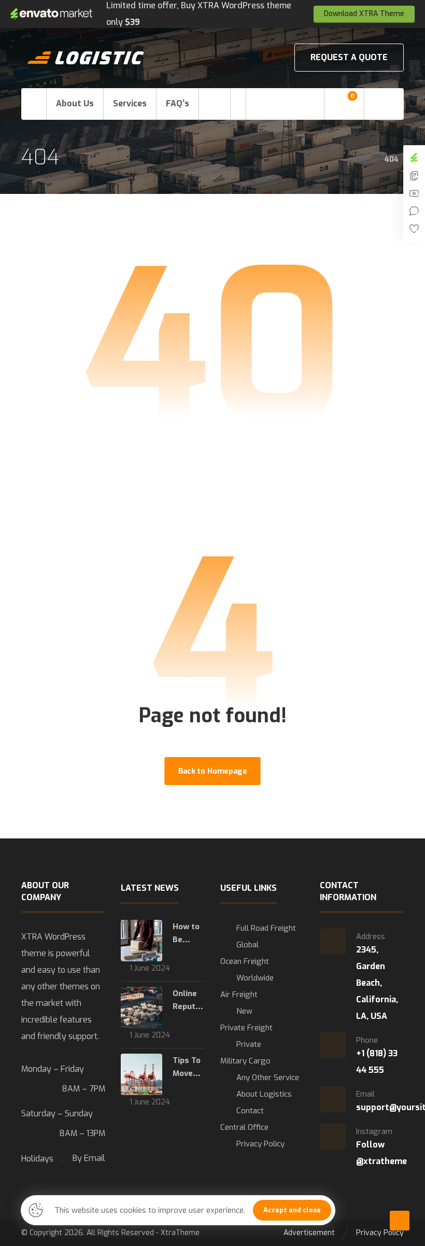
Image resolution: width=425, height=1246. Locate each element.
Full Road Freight (266, 928)
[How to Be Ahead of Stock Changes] (141, 940)
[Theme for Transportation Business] (86, 58)
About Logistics (264, 1094)
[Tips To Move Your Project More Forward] (141, 1074)
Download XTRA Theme (364, 14)
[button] (215, 104)
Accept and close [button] (292, 1210)
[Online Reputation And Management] (141, 1007)
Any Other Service (267, 1077)
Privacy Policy (260, 1144)
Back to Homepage (212, 771)
